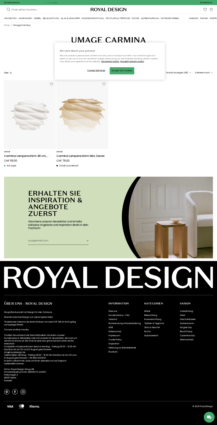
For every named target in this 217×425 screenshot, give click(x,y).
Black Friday (186, 331)
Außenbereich (151, 336)
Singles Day (186, 327)
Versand (112, 319)
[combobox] (206, 2)
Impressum (114, 336)
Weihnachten (186, 340)
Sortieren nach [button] (202, 72)
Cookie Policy (115, 340)
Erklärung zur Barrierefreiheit (122, 348)
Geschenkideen (188, 319)
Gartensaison (187, 323)
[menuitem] (10, 18)
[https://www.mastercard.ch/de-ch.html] (21, 406)
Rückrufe (112, 352)
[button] (206, 2)
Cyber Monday (187, 336)
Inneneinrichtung (152, 319)
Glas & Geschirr (152, 327)
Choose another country (16, 329)
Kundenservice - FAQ (118, 315)
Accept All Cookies (122, 70)
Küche (147, 331)
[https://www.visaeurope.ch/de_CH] (10, 406)
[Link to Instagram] (23, 391)
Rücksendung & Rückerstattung (124, 323)
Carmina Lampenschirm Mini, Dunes (80, 156)
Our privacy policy (110, 61)
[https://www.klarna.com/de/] (35, 406)
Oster (182, 315)
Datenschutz (114, 331)
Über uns (112, 311)
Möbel (147, 311)
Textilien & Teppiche (154, 323)
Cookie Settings (96, 70)
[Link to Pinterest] (6, 391)
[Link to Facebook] (15, 391)
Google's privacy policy (132, 61)
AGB (110, 327)
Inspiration (113, 344)
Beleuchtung (150, 315)
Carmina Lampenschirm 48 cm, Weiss (25, 156)
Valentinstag (186, 311)
